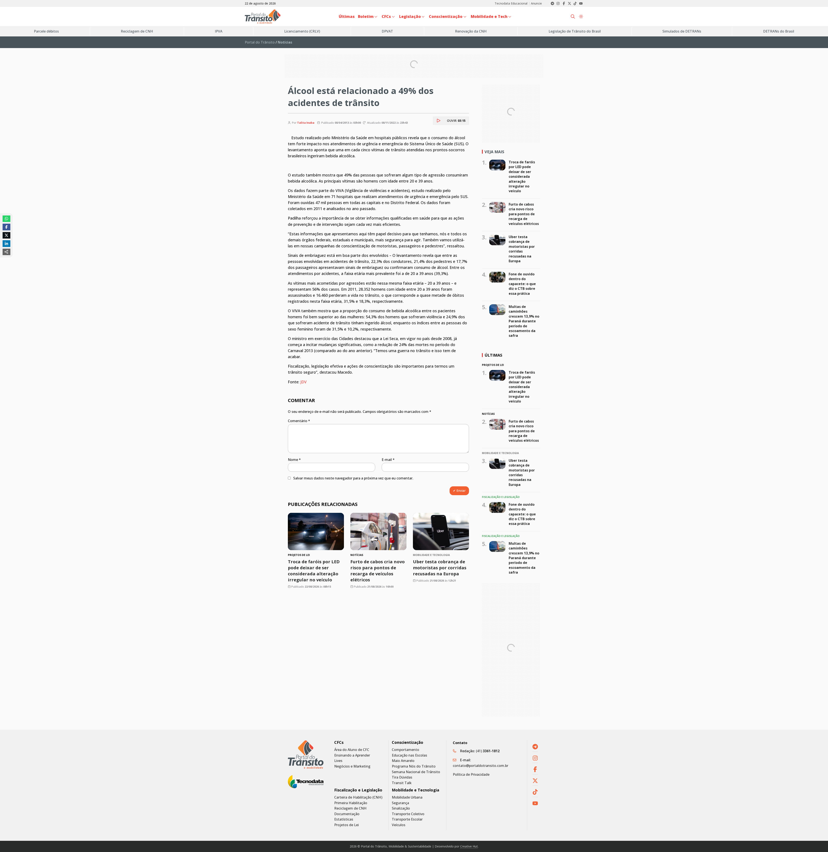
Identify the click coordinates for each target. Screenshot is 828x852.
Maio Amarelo (403, 761)
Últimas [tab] (493, 355)
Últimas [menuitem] (347, 16)
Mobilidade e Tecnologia (415, 790)
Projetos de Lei (346, 825)
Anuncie (536, 3)
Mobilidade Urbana (407, 797)
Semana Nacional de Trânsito (416, 772)
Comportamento (405, 750)
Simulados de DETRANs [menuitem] (681, 31)
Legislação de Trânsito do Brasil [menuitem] (575, 31)
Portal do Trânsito (260, 42)
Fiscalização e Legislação (358, 790)
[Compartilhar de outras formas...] (6, 252)
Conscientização (407, 742)
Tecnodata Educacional (511, 3)
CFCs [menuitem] (386, 16)
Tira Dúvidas (402, 777)
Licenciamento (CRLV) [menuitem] (302, 31)
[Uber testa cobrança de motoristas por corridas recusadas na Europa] (441, 531)
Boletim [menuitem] (366, 16)
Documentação (346, 814)
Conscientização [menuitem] (446, 16)
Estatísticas (343, 819)
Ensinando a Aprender (352, 755)
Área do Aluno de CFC (351, 750)
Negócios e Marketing (352, 766)
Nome (294, 459)
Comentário (299, 420)
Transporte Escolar (407, 819)
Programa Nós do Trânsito (414, 766)
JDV (303, 381)
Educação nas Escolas (409, 755)
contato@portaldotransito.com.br (480, 765)
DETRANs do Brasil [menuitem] (778, 31)
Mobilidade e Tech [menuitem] (489, 16)
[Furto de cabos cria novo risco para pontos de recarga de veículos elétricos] (378, 531)
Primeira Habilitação (350, 803)
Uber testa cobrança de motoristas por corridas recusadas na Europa (439, 568)
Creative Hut (469, 846)
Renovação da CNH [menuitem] (471, 31)
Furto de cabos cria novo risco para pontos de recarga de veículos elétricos (377, 571)
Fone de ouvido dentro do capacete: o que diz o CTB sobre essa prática (522, 284)
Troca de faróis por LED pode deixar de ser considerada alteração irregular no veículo (314, 571)
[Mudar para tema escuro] (581, 16)
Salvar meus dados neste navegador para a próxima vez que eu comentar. (353, 478)
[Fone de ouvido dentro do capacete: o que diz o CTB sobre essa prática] (497, 277)
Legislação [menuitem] (410, 16)
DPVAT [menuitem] (387, 31)
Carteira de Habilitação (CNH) (358, 797)
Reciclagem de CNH (350, 808)
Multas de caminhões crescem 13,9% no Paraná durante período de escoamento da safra (524, 321)
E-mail (388, 459)
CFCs (338, 742)
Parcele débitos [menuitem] (46, 31)
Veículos (398, 825)
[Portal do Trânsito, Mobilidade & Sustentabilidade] (305, 754)
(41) (488, 751)
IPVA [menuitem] (218, 31)
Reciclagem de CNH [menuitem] (137, 31)
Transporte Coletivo (408, 814)
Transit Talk (402, 783)
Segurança (400, 803)
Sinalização (401, 808)
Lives (338, 761)
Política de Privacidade (471, 774)
